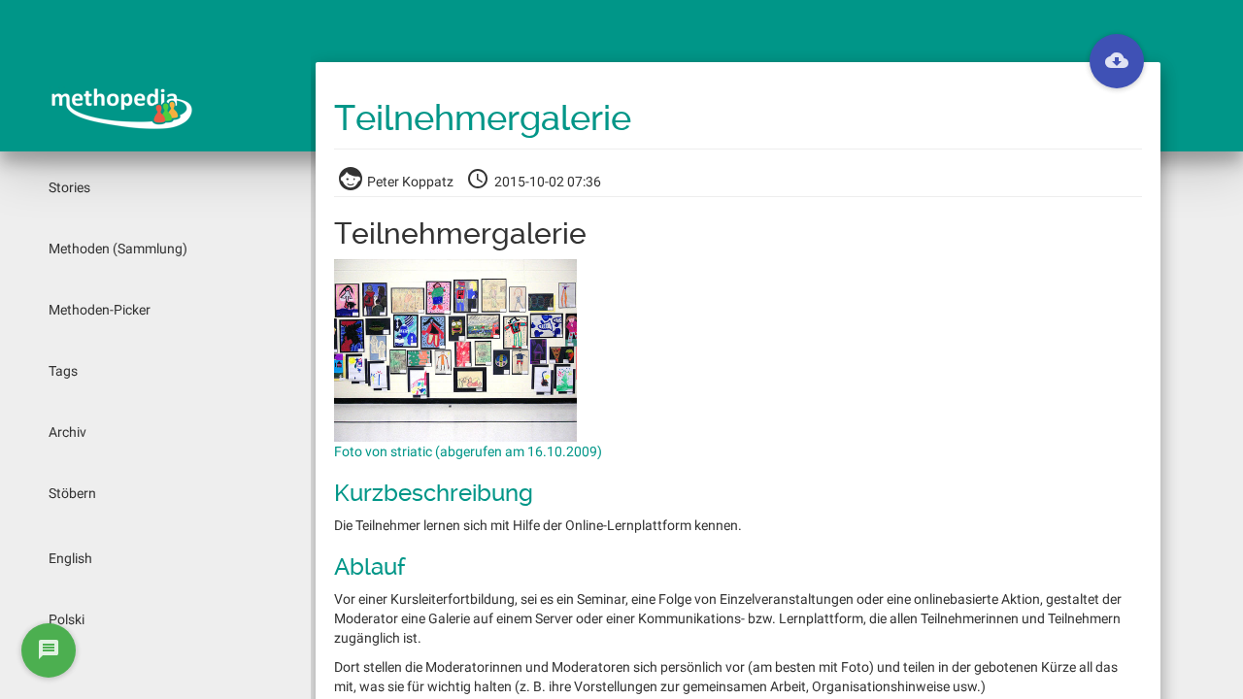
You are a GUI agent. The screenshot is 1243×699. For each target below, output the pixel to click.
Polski (66, 619)
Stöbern (72, 493)
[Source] (1117, 61)
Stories (69, 187)
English (70, 558)
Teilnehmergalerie (482, 118)
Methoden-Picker (100, 309)
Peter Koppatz (410, 181)
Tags (63, 371)
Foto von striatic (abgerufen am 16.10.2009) (468, 451)
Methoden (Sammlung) (118, 248)
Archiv (67, 432)
